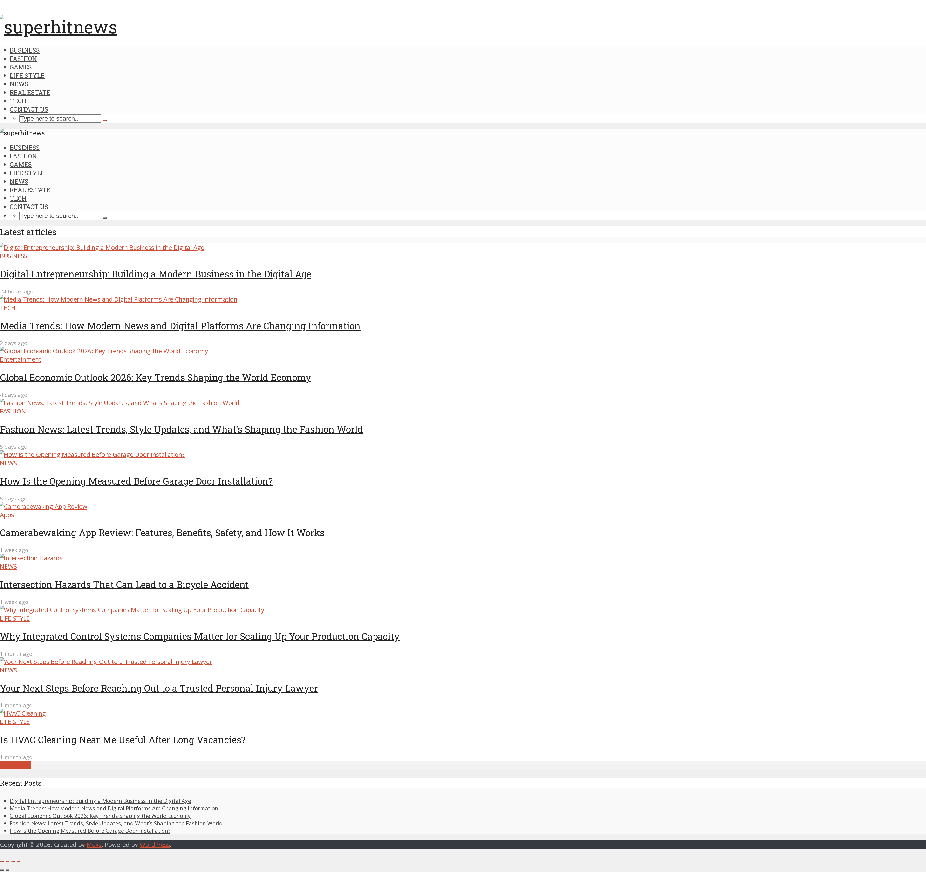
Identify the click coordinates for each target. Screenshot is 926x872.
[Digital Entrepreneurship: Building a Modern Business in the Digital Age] (102, 247)
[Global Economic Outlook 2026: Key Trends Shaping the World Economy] (104, 351)
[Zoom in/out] (18, 861)
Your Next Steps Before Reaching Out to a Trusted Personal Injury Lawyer (159, 688)
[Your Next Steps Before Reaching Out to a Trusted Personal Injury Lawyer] (106, 661)
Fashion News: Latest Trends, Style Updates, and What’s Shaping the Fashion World (181, 429)
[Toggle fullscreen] (13, 861)
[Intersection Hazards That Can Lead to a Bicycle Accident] (31, 558)
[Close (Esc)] (2, 861)
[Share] (7, 861)
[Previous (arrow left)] (2, 870)
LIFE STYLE (27, 75)
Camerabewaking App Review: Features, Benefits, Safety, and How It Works (162, 533)
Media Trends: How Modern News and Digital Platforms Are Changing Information (180, 326)
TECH (18, 101)
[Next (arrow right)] (7, 870)
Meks (94, 844)
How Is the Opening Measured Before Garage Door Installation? (136, 481)
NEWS (19, 84)
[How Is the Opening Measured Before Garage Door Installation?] (92, 454)
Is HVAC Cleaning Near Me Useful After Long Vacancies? (122, 740)
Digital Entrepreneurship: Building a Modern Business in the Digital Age (155, 274)
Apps (7, 515)
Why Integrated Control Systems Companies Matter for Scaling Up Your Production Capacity (200, 636)
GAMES (21, 67)
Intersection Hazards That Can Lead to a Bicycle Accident (124, 584)
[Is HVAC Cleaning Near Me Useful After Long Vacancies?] (23, 713)
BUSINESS (25, 50)
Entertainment (20, 359)
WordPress (155, 844)
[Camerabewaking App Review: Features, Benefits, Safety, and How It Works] (43, 506)
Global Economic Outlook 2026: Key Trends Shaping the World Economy (155, 377)
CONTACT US (29, 109)
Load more (15, 765)
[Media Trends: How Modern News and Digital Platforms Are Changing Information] (118, 299)
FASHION (23, 58)
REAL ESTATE (30, 92)
